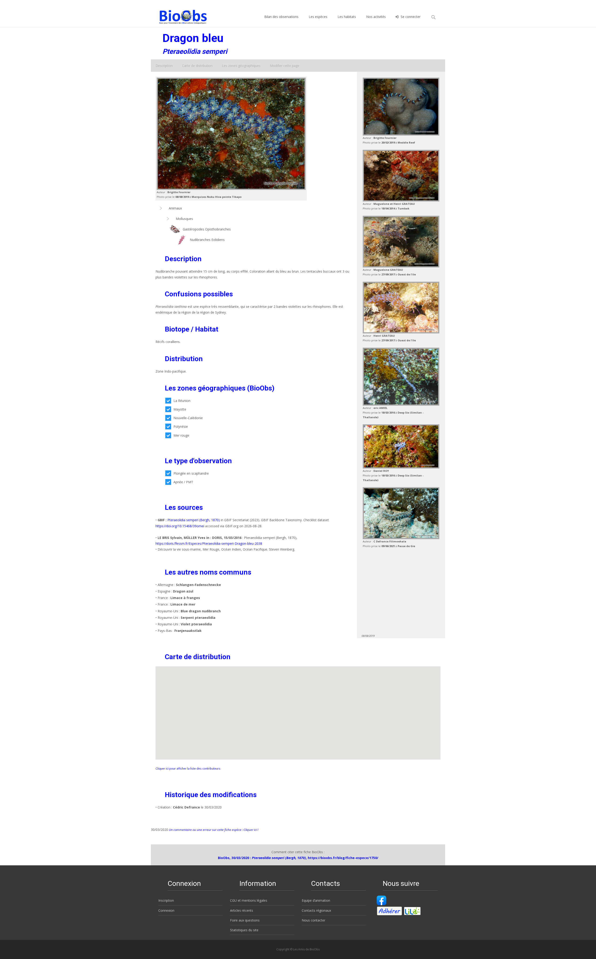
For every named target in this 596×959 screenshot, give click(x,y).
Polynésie (180, 426)
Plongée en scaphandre (191, 473)
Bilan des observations (281, 16)
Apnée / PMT (183, 482)
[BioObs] (179, 15)
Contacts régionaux (316, 910)
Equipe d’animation (316, 900)
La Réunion (181, 400)
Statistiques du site (244, 930)
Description (164, 65)
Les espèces (318, 16)
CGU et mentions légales (248, 900)
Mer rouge (181, 435)
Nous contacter (313, 920)
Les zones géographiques (241, 65)
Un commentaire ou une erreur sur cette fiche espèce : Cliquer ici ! (213, 830)
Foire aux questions (245, 920)
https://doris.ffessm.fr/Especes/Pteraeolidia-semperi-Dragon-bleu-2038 (209, 543)
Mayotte (179, 409)
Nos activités (376, 16)
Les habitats (347, 16)
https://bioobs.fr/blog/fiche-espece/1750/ (343, 858)
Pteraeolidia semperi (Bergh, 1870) (193, 520)
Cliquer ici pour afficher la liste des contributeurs (188, 768)
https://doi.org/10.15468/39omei (180, 526)
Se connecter (410, 16)
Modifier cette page (284, 65)
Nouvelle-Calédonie (188, 418)
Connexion (166, 910)
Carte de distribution (197, 65)
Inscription (166, 900)
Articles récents (241, 910)
